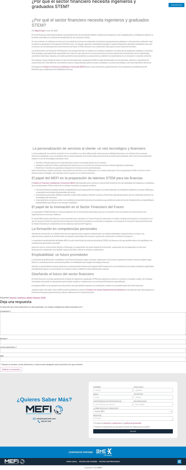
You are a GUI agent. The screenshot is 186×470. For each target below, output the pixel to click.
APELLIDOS (138, 387)
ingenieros (21, 298)
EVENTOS (149, 5)
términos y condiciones (112, 423)
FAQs (134, 5)
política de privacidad (133, 423)
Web (2, 356)
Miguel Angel (40, 31)
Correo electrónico (8, 347)
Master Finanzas (33, 298)
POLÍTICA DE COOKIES (88, 461)
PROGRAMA (86, 5)
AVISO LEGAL (71, 461)
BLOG (141, 5)
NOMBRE (97, 387)
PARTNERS (125, 5)
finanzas (12, 298)
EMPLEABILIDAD (111, 5)
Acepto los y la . (118, 423)
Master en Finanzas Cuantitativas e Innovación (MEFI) (64, 67)
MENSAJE (97, 415)
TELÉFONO (138, 394)
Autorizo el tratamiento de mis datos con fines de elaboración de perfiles (122, 427)
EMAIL (95, 394)
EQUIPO (99, 5)
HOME (76, 5)
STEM (43, 298)
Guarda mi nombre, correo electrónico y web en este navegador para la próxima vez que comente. (42, 364)
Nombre (4, 338)
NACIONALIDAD (140, 401)
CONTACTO (160, 5)
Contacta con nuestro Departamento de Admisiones (106, 290)
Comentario (5, 311)
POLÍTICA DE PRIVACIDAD (109, 461)
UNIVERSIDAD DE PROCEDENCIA (107, 401)
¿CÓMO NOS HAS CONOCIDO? (106, 408)
